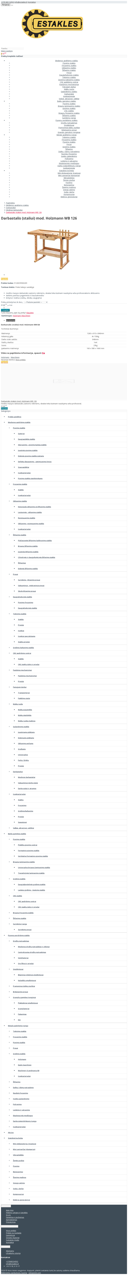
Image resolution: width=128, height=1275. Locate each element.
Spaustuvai (22, 822)
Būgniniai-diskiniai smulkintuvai (31, 975)
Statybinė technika (15, 1138)
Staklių (21, 800)
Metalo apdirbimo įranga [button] (66, 135)
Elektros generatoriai (69, 197)
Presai (69, 72)
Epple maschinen (24, 1065)
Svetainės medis (12, 1240)
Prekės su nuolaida (13, 1233)
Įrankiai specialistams (26, 636)
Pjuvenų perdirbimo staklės (19, 935)
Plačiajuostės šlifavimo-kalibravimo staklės (35, 540)
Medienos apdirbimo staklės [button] (66, 60)
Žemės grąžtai (69, 180)
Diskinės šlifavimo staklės (28, 568)
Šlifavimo (69, 149)
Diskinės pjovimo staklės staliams (31, 456)
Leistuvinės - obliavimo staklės (30, 512)
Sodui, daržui (69, 192)
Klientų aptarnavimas (9, 1226)
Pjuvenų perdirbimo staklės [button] (67, 120)
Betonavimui (69, 185)
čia (43, 353)
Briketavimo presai (69, 130)
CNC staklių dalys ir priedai (28, 664)
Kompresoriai (69, 194)
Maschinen (15, 357)
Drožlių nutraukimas (69, 123)
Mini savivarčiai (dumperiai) (69, 175)
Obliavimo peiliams (25, 743)
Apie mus (10, 1210)
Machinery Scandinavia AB (28, 1070)
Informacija (6, 1206)
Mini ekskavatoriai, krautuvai (69, 173)
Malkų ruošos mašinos (26, 721)
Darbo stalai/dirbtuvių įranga (69, 166)
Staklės (21, 490)
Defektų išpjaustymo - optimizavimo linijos (35, 461)
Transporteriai (24, 693)
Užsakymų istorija (13, 1253)
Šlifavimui (22, 563)
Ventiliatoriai (23, 958)
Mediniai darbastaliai (26, 777)
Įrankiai (21, 631)
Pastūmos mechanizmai (69, 84)
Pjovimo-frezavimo (25, 602)
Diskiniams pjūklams (26, 738)
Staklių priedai (24, 642)
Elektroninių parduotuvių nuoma (14, 1273)
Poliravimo (69, 158)
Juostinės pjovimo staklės (28, 450)
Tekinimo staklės (69, 77)
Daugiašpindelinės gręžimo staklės (31, 884)
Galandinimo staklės (69, 91)
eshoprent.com (35, 1273)
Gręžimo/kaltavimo (25, 811)
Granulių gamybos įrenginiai (69, 132)
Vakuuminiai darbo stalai (28, 783)
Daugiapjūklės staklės (26, 439)
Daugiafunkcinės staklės (69, 75)
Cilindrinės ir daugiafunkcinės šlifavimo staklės (36, 557)
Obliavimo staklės (69, 68)
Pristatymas (11, 1222)
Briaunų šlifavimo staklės (28, 546)
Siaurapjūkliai (23, 467)
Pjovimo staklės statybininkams (30, 478)
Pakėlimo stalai (24, 698)
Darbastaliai (69, 94)
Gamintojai (10, 1235)
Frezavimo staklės (69, 65)
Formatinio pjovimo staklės (28, 850)
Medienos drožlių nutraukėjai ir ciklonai (34, 947)
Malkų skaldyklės (24, 715)
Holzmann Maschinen (21, 316)
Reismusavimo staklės (26, 518)
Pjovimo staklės (69, 63)
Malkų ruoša (69, 89)
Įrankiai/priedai (69, 96)
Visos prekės (21, 360)
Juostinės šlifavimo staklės (28, 552)
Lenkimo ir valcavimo (69, 161)
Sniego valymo (69, 189)
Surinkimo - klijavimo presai (29, 580)
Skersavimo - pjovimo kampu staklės (32, 445)
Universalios (23, 755)
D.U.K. (8, 1215)
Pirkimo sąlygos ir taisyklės (17, 1212)
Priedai (21, 625)
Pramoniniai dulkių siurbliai (69, 127)
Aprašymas (10, 320)
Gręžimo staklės (69, 108)
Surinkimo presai (25, 929)
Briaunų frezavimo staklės (69, 113)
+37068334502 (12, 1261)
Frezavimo (22, 805)
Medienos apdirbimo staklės (19, 422)
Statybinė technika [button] (66, 170)
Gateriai (21, 433)
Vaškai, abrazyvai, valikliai (69, 98)
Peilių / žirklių (23, 760)
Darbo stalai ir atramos (27, 788)
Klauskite (30, 313)
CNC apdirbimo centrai (69, 82)
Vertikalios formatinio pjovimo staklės (33, 856)
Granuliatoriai (23, 1008)
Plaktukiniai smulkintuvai (28, 1003)
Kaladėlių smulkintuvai (27, 980)
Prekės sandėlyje (14, 417)
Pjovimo (69, 182)
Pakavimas (22, 1014)
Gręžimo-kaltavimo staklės (69, 80)
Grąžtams (22, 749)
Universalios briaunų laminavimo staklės (34, 867)
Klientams (5, 1247)
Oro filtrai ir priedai (26, 963)
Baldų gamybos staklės (17, 834)
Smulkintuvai (69, 125)
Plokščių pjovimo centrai (27, 845)
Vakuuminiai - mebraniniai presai (31, 585)
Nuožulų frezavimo (69, 154)
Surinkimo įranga (69, 118)
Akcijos (11, 1132)
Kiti (19, 1020)
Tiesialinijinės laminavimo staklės (31, 873)
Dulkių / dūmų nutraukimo (69, 151)
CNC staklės (69, 111)
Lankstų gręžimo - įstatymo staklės (31, 890)
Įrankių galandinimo (69, 156)
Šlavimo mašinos (69, 187)
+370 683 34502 (7, 2)
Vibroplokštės (69, 178)
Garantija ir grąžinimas (15, 1217)
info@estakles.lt (21, 2)
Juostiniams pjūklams (26, 732)
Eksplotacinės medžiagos (69, 163)
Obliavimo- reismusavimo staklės (31, 523)
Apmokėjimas (11, 1220)
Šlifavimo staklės (69, 70)
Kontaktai (32, 2)
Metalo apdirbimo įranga (18, 1026)
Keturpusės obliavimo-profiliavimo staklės (34, 507)
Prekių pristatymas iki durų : (12, 302)
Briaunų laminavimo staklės (69, 106)
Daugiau (4, 408)
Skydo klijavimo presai (27, 591)
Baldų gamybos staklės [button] (66, 101)
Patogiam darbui (69, 87)
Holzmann (5, 357)
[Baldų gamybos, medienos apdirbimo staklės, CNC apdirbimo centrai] (53, 46)
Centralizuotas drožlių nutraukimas (32, 952)
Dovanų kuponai (12, 1237)
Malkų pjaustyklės (25, 710)
